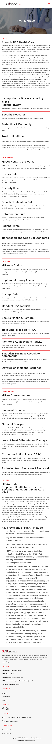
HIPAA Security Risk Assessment (12, 670)
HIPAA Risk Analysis (8, 674)
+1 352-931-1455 (13, 721)
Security (4, 693)
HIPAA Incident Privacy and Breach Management (17, 681)
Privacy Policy (6, 733)
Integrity (4, 700)
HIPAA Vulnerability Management (12, 677)
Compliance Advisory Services (11, 684)
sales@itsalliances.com (23, 718)
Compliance (6, 696)
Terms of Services (7, 730)
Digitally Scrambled (30, 740)
